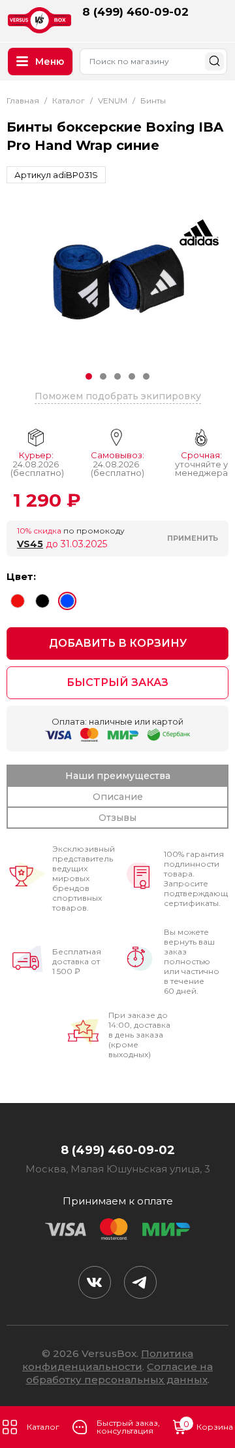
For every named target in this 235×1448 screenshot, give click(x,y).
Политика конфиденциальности (107, 1360)
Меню (49, 61)
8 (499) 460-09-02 (135, 11)
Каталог (68, 100)
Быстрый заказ (117, 682)
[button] (89, 376)
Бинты (153, 100)
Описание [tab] (118, 797)
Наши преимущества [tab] (117, 776)
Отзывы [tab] (117, 818)
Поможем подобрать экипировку (118, 396)
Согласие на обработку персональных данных (119, 1373)
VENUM (112, 100)
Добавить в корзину (118, 643)
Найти (214, 61)
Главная (23, 100)
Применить (192, 538)
